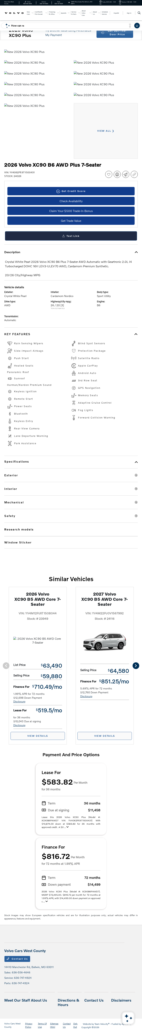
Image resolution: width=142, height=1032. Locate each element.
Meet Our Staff (17, 1000)
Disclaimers (121, 1000)
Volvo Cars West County (12, 1025)
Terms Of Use (42, 1025)
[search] (139, 13)
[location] (69, 3)
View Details (37, 735)
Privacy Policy (28, 1025)
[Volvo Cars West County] (14, 12)
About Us (39, 1000)
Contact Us (19, 958)
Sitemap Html (54, 1025)
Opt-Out (75, 1025)
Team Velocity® (102, 1024)
